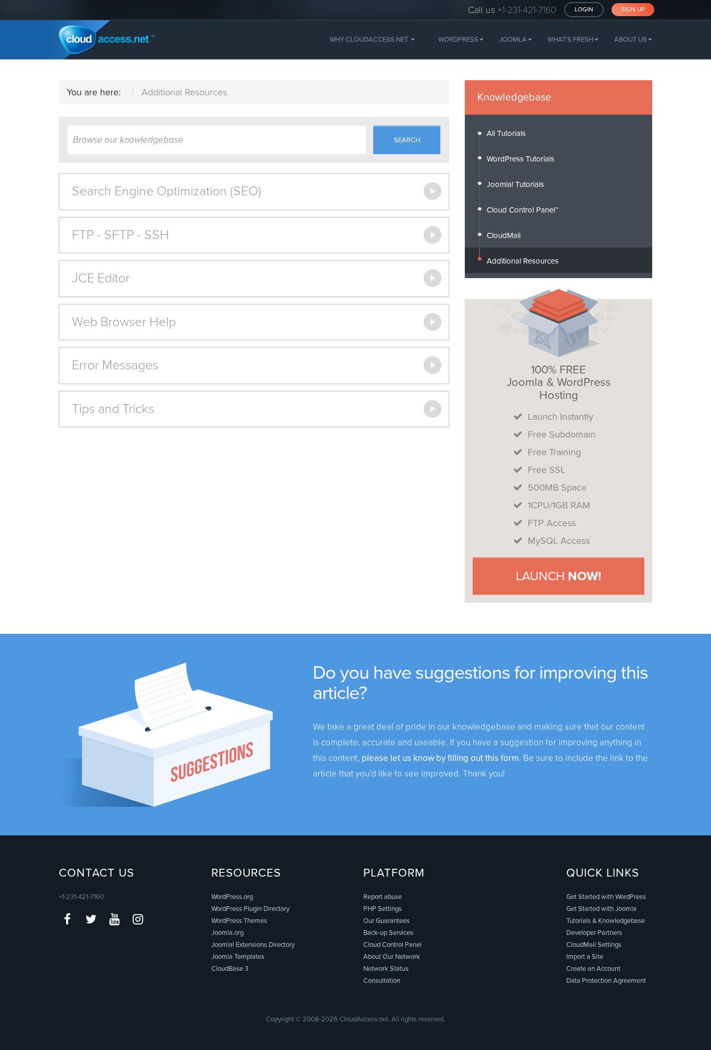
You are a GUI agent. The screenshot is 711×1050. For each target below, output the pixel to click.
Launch (558, 576)
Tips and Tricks (113, 409)
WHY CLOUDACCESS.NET (369, 39)
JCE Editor (101, 278)
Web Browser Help (124, 322)
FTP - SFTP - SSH (120, 235)
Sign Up (633, 9)
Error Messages (115, 365)
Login (584, 9)
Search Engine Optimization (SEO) (166, 191)
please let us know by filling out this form (440, 758)
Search (407, 140)
